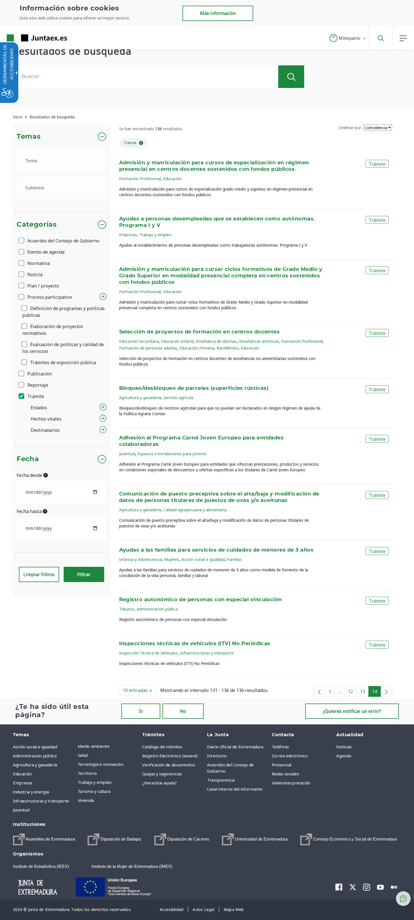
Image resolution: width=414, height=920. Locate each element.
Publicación (39, 374)
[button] (348, 38)
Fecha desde (30, 475)
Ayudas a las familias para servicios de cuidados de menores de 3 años (216, 550)
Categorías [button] (37, 224)
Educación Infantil (177, 341)
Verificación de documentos (168, 765)
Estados (39, 407)
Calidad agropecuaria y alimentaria (194, 509)
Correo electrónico (290, 755)
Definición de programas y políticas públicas (63, 311)
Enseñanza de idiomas (216, 341)
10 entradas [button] (140, 691)
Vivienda (86, 800)
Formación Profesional (140, 178)
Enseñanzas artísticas (259, 341)
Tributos (126, 609)
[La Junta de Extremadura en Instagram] (366, 887)
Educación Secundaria (139, 341)
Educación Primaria (196, 348)
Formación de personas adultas (148, 348)
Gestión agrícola (178, 397)
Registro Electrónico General (169, 755)
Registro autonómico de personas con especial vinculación (200, 599)
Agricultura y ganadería (140, 397)
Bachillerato (228, 348)
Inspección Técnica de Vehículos (148, 653)
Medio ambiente (94, 746)
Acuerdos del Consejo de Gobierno (62, 241)
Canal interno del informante (234, 789)
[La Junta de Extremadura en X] (353, 887)
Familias (234, 559)
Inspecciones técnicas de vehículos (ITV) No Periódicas (194, 643)
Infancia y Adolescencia (140, 559)
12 (352, 692)
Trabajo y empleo (155, 234)
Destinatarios (45, 430)
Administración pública (157, 609)
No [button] (183, 711)
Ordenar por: (350, 127)
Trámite (35, 396)
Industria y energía (31, 792)
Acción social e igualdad (203, 559)
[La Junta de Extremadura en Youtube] (380, 886)
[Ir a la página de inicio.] (27, 38)
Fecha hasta (30, 511)
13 (364, 692)
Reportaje (37, 385)
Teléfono (280, 746)
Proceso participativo (49, 297)
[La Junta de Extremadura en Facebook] (339, 887)
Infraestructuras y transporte (207, 653)
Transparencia (220, 780)
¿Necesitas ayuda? (159, 783)
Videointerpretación (291, 783)
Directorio (217, 755)
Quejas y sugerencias (162, 774)
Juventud (127, 453)
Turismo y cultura (94, 791)
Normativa (38, 263)
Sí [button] (141, 711)
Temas (29, 136)
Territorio (87, 773)
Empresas (128, 234)
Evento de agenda (45, 252)
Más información (218, 13)
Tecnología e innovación (100, 764)
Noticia (34, 274)
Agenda (343, 755)
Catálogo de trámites (162, 746)
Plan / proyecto (42, 286)
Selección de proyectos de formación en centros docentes (199, 332)
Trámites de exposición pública (62, 362)
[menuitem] (109, 746)
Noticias (343, 746)
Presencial (281, 765)
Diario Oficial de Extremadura (235, 746)
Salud (83, 755)
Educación (172, 178)
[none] (386, 691)
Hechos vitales (46, 419)
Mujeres (171, 559)
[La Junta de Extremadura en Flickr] (394, 886)
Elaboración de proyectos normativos (52, 329)
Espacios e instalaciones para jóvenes (172, 453)
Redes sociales (285, 774)
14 (376, 692)
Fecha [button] (28, 459)
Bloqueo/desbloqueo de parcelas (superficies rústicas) (194, 388)
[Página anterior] (319, 691)
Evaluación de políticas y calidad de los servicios (63, 347)
